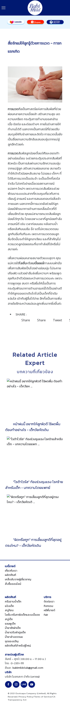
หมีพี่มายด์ (49, 610)
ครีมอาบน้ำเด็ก (13, 602)
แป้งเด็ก (9, 606)
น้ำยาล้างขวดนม (14, 637)
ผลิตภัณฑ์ (10, 575)
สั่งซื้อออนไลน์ (13, 584)
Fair (46, 615)
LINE (24, 684)
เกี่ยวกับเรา (11, 571)
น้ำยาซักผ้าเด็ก (13, 628)
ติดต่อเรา (49, 602)
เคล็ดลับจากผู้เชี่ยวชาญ (18, 579)
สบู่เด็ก (9, 619)
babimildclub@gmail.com (27, 668)
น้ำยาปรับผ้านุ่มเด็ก (15, 632)
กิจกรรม (48, 606)
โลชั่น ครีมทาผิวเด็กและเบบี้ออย (22, 615)
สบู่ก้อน (9, 610)
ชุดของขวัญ (11, 641)
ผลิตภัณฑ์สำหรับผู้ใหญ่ (18, 646)
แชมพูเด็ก (10, 624)
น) (38, 677)
